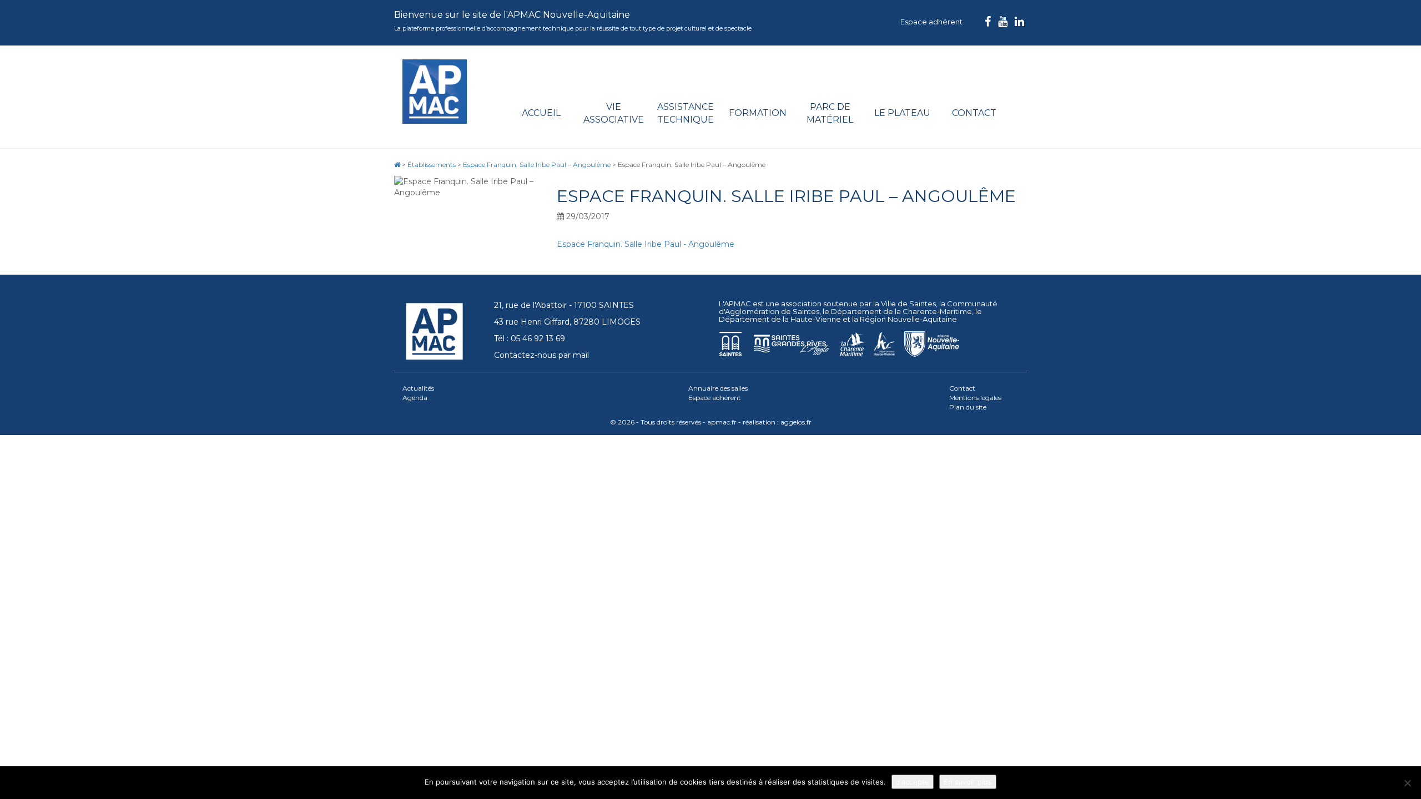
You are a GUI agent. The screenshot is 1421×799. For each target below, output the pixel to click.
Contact (974, 113)
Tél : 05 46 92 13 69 (529, 338)
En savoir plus (968, 781)
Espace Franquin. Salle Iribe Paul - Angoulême (645, 244)
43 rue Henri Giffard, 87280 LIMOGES (567, 322)
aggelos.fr (796, 422)
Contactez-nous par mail (541, 355)
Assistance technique (685, 113)
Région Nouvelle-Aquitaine (908, 319)
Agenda (414, 397)
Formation (758, 113)
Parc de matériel (830, 113)
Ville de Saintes (908, 303)
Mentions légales (975, 397)
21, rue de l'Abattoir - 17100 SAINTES (564, 305)
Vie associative (613, 113)
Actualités (418, 388)
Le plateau (902, 113)
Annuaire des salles (718, 388)
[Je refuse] (1407, 782)
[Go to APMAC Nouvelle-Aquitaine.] (397, 164)
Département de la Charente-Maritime (901, 311)
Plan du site (967, 407)
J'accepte (912, 781)
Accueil (541, 113)
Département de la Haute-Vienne (780, 319)
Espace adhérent (931, 21)
